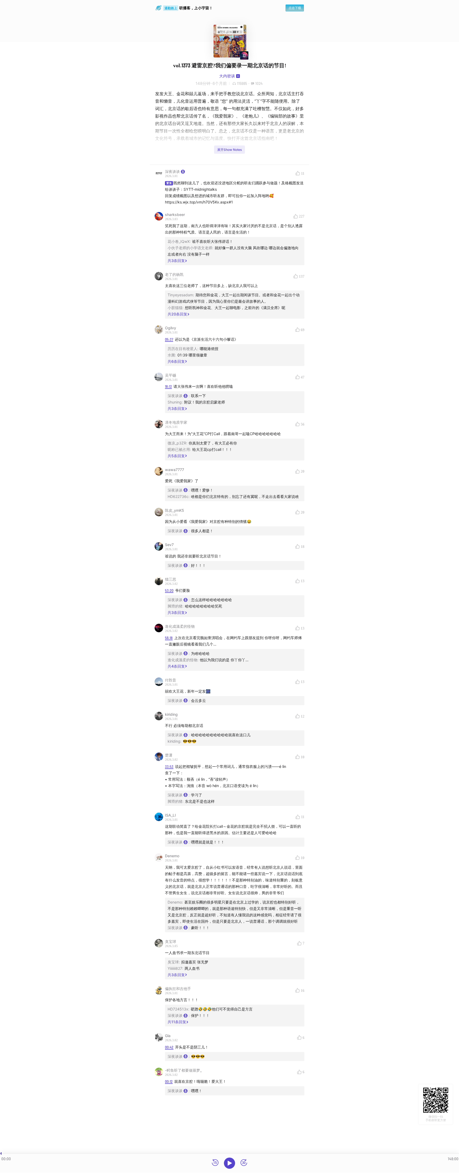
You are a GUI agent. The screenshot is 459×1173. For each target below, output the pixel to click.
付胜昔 (170, 680)
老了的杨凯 (174, 274)
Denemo (172, 856)
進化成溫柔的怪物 (180, 626)
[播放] (229, 1163)
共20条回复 (177, 314)
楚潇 (168, 755)
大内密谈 (227, 75)
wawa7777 (174, 469)
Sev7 (169, 544)
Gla (168, 1035)
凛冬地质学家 (176, 422)
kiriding (171, 714)
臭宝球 (170, 941)
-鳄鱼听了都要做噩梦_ (183, 1070)
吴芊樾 (170, 375)
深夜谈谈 (172, 171)
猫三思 (170, 579)
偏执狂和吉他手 (178, 988)
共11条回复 (177, 1022)
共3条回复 (176, 260)
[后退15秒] (215, 1163)
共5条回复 (176, 456)
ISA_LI (170, 815)
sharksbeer (175, 214)
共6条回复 (176, 361)
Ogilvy (170, 328)
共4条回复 (176, 666)
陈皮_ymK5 (174, 510)
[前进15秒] (244, 1163)
